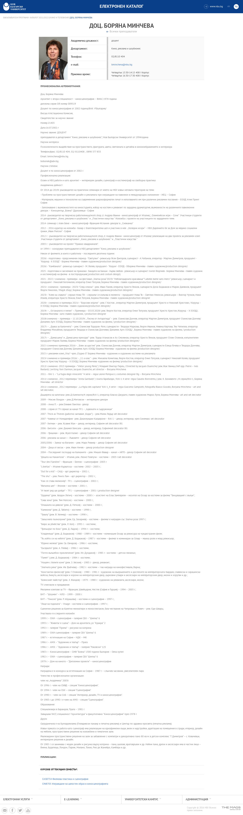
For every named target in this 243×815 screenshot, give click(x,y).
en (228, 6)
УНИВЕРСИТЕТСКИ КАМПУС (141, 799)
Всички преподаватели (123, 32)
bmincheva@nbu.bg (121, 64)
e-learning (71, 799)
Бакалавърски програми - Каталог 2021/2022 (25, 18)
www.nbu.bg (214, 6)
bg (236, 6)
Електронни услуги (16, 799)
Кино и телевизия (59, 18)
